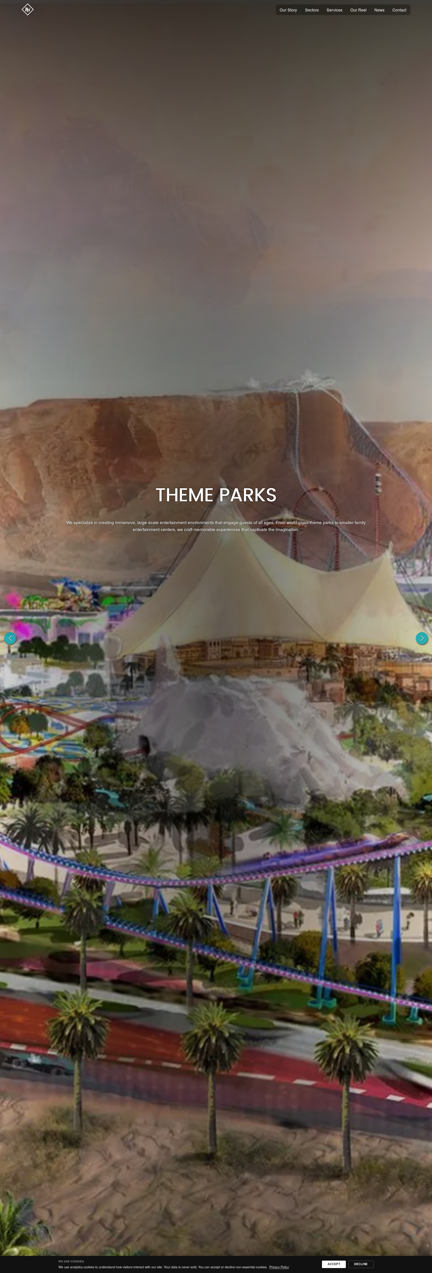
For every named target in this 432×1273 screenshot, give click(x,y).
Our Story (288, 10)
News (379, 10)
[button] (10, 638)
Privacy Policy (279, 1267)
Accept (334, 1264)
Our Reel (358, 10)
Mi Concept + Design (28, 9)
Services (334, 10)
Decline (361, 1264)
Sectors (312, 10)
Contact (399, 10)
